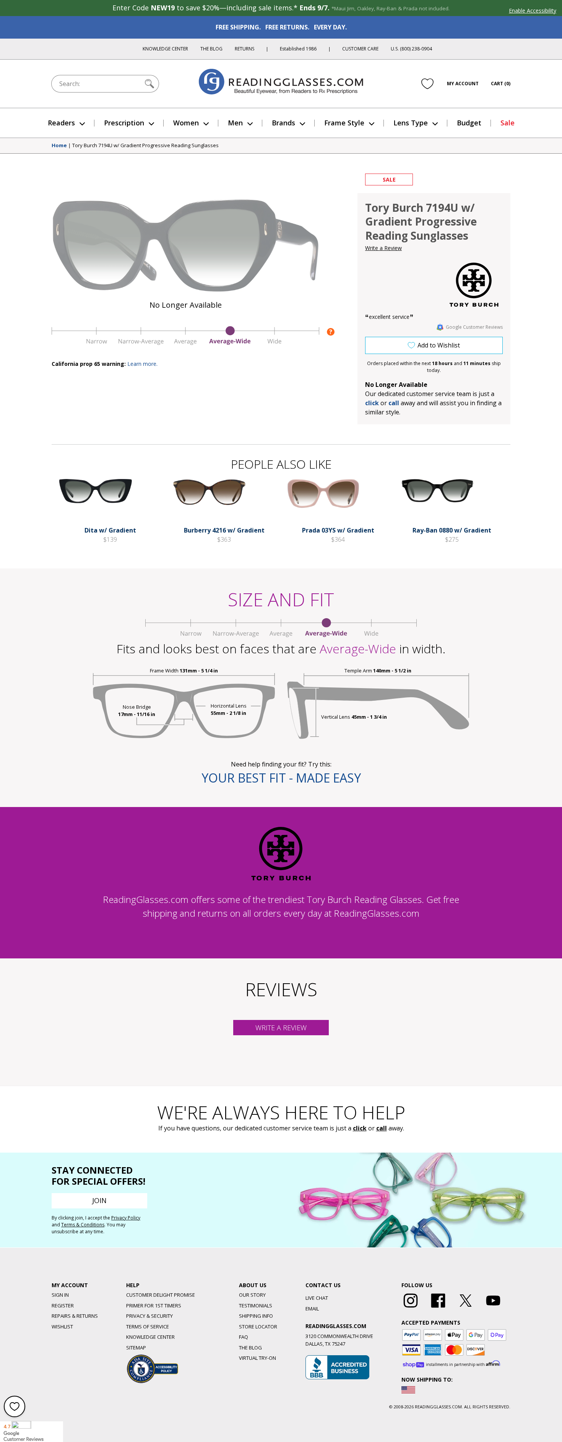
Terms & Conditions (82, 1224)
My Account (463, 83)
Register (63, 1305)
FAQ (243, 1336)
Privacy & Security (149, 1315)
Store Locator (258, 1326)
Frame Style (344, 122)
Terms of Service (147, 1326)
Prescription (124, 122)
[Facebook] (438, 1307)
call (393, 403)
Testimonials (255, 1305)
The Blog (211, 48)
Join (99, 1200)
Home (59, 146)
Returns (244, 48)
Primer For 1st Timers (153, 1305)
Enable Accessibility (532, 10)
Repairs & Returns (75, 1315)
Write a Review (383, 248)
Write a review (281, 1027)
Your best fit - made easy (281, 778)
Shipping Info (256, 1315)
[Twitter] (465, 1307)
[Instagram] (410, 1307)
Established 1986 (298, 48)
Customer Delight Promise (160, 1294)
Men (235, 122)
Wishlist (62, 1326)
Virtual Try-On (257, 1357)
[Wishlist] (427, 83)
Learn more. (142, 363)
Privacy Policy (125, 1218)
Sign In (60, 1294)
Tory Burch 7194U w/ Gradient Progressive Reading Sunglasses (145, 146)
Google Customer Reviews (474, 327)
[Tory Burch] (474, 285)
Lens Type (410, 122)
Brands (283, 122)
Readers (61, 122)
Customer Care (360, 48)
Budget (469, 122)
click (360, 1128)
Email (312, 1308)
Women (186, 122)
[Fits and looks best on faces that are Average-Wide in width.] (185, 343)
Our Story (252, 1294)
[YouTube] (493, 1307)
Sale (507, 122)
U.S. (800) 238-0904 (411, 48)
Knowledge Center (165, 48)
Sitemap (136, 1347)
